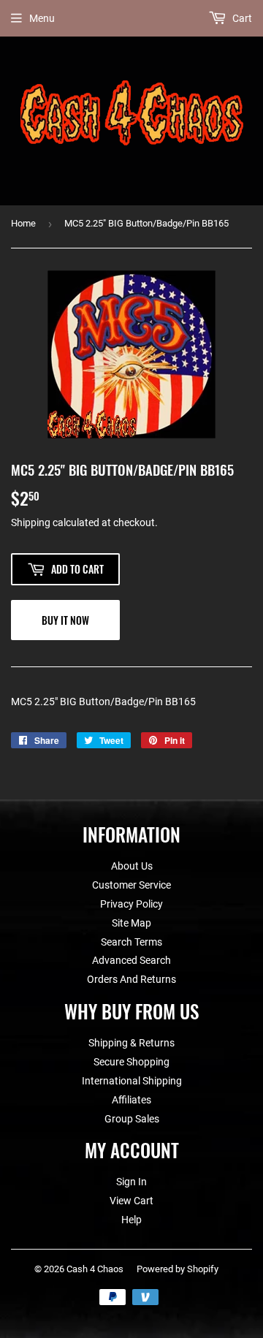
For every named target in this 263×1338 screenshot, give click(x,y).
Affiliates (131, 1100)
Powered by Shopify (177, 1268)
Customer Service (131, 885)
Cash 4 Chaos (94, 1268)
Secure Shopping (131, 1062)
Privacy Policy (131, 904)
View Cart (131, 1200)
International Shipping (132, 1081)
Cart (241, 18)
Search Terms (131, 942)
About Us (132, 866)
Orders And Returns (131, 979)
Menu (42, 18)
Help (131, 1219)
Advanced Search (131, 960)
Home (23, 223)
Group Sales (131, 1119)
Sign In (131, 1181)
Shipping (30, 522)
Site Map (131, 923)
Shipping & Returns (131, 1043)
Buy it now (65, 620)
